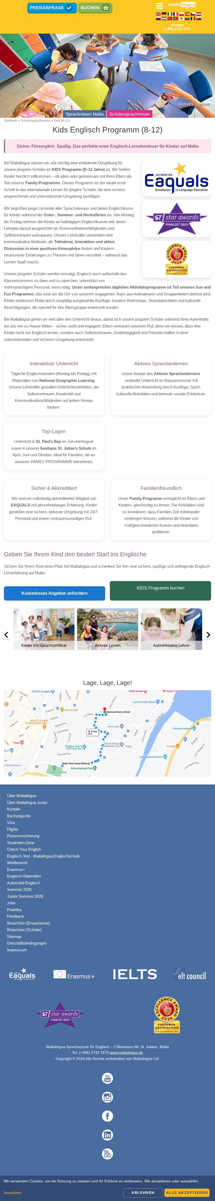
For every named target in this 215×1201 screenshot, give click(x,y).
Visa (11, 822)
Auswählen (13, 1192)
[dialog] (107, 1188)
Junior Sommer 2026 (25, 896)
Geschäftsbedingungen (27, 943)
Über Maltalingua (21, 795)
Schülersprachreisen (129, 114)
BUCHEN (90, 8)
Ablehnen (142, 1192)
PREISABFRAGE (47, 8)
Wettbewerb (17, 862)
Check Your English (24, 849)
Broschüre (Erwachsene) (28, 923)
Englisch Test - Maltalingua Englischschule (43, 856)
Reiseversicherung (23, 836)
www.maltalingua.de (126, 1052)
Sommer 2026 (19, 889)
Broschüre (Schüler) (24, 929)
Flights (12, 829)
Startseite (10, 120)
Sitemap (14, 936)
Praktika (14, 909)
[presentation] (6, 635)
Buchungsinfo (18, 816)
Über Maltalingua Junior (27, 802)
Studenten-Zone (20, 842)
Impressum (17, 950)
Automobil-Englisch (23, 883)
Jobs (11, 903)
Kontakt (13, 809)
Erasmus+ (16, 869)
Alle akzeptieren (187, 1192)
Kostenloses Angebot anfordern (55, 593)
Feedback (15, 916)
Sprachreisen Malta (85, 114)
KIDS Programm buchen (160, 588)
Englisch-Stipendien (24, 876)
